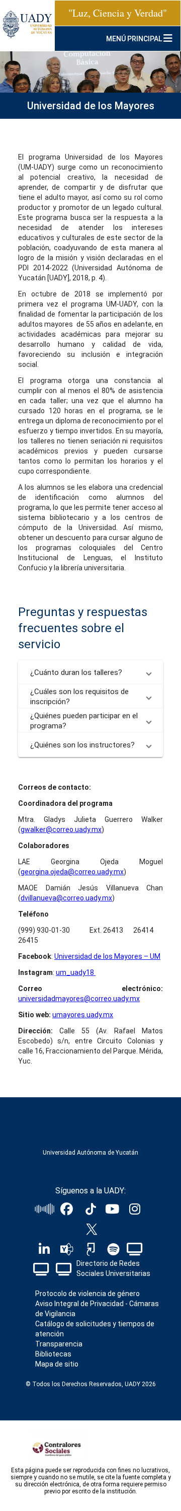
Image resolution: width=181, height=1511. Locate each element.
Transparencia (58, 1344)
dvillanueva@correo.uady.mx (66, 898)
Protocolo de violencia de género (87, 1294)
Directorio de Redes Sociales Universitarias (113, 1268)
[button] (90, 672)
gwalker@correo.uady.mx (61, 829)
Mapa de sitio (56, 1364)
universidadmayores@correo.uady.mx (79, 999)
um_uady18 (76, 972)
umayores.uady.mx (82, 1015)
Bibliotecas (53, 1354)
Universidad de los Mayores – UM (107, 956)
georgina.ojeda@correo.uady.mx (72, 872)
